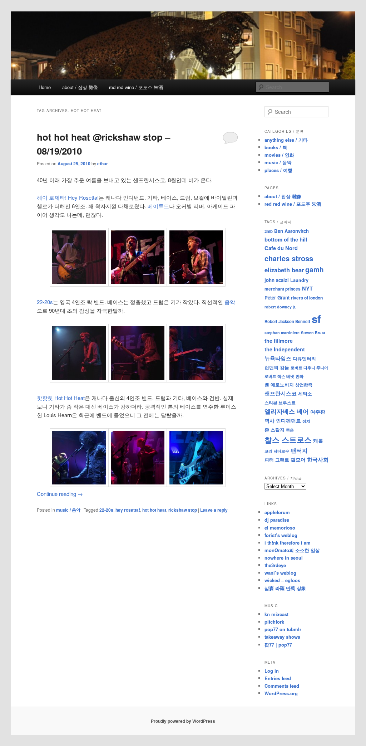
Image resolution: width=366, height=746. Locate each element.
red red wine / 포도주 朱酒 (136, 87)
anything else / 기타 (286, 139)
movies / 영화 (279, 154)
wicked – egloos (282, 580)
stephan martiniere (282, 332)
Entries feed (277, 678)
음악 (229, 302)
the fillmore (278, 340)
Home (45, 87)
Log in (271, 670)
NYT (307, 288)
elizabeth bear (284, 269)
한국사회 (317, 459)
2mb (268, 231)
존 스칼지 (274, 429)
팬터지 (299, 450)
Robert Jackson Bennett (287, 321)
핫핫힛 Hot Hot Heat (61, 397)
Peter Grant (277, 297)
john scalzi (276, 280)
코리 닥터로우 (276, 451)
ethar (102, 163)
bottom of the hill (285, 239)
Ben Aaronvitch (291, 231)
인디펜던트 (288, 420)
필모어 (298, 459)
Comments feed (281, 685)
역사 (269, 420)
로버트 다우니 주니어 (309, 367)
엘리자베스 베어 (286, 411)
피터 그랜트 (276, 459)
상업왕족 (303, 384)
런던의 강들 (276, 367)
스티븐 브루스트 (280, 402)
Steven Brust (313, 332)
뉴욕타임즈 (277, 358)
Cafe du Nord (281, 248)
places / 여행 (278, 170)
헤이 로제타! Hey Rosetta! (68, 197)
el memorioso (279, 527)
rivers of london (307, 297)
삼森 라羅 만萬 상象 (285, 588)
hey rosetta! (127, 510)
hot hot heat (154, 510)
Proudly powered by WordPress (183, 721)
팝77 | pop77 (278, 644)
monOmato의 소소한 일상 (292, 550)
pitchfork (274, 621)
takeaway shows (282, 636)
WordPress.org (281, 693)
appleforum (277, 512)
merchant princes (282, 289)
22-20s (45, 302)
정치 (306, 421)
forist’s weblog (280, 535)
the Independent (284, 349)
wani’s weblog (280, 572)
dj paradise (276, 519)
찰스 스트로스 (288, 439)
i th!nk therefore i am (287, 542)
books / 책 (275, 147)
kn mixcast (276, 614)
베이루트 (158, 206)
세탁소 (305, 393)
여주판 (317, 411)
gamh (314, 269)
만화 (299, 376)
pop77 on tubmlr (282, 629)
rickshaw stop (182, 510)
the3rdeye (275, 565)
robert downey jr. (280, 306)
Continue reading (60, 493)
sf (316, 318)
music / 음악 (68, 510)
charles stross (288, 258)
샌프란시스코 (280, 393)
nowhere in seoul (283, 557)
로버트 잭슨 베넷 (279, 376)
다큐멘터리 (304, 358)
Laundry (299, 280)
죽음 (290, 430)
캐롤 (318, 440)
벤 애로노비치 (279, 384)
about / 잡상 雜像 (80, 87)
